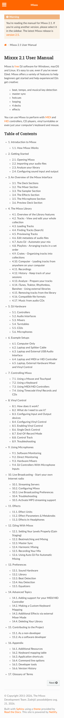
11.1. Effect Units (22, 512)
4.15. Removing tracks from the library (34, 293)
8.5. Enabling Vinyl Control (27, 426)
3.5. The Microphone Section (28, 199)
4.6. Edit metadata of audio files (30, 238)
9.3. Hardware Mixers (24, 461)
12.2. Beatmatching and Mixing (30, 539)
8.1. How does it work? (25, 406)
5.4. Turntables (20, 324)
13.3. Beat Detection (24, 578)
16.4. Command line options (28, 660)
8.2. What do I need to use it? (29, 410)
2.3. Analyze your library (26, 167)
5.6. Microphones (22, 332)
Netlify (53, 712)
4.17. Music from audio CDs (28, 300)
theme (37, 709)
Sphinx (20, 709)
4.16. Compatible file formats (29, 296)
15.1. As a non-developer (26, 633)
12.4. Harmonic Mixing (25, 547)
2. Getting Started (18, 154)
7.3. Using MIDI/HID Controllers (30, 386)
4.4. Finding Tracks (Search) (27, 230)
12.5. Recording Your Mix (26, 551)
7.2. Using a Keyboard (24, 382)
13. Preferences (17, 564)
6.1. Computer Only (23, 343)
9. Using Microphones (20, 447)
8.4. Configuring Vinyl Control (29, 422)
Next (52, 682)
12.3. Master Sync (22, 543)
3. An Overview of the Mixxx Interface (30, 177)
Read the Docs (12, 712)
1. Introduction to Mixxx (22, 142)
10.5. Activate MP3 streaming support (34, 500)
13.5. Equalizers (21, 586)
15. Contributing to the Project (26, 627)
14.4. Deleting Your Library (27, 621)
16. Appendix (15, 643)
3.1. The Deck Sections (25, 183)
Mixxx (34, 5)
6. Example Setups (18, 338)
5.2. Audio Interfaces (24, 316)
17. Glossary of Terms (20, 674)
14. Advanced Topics (20, 592)
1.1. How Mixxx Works (25, 148)
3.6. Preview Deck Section (27, 203)
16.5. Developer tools (24, 664)
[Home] (5, 45)
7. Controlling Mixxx (20, 373)
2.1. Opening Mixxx (23, 159)
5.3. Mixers (18, 320)
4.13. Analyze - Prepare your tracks (32, 281)
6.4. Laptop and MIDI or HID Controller (34, 359)
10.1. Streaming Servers (25, 484)
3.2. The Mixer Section (25, 187)
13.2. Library (19, 574)
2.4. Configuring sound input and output (35, 171)
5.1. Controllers (21, 312)
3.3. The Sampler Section (26, 191)
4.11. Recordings (21, 269)
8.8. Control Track (22, 437)
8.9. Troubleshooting (24, 441)
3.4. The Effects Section (25, 195)
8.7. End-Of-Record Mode (27, 433)
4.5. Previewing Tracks (25, 234)
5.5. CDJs (17, 328)
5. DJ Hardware (17, 306)
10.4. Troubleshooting (24, 496)
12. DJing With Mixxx (20, 525)
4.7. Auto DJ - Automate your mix (31, 242)
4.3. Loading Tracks (23, 226)
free (16, 66)
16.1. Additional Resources (27, 649)
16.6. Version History (24, 668)
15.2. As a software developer (29, 637)
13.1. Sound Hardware (25, 570)
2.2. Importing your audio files (29, 163)
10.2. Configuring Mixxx (26, 488)
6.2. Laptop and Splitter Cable (29, 347)
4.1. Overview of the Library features (33, 214)
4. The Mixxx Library (20, 208)
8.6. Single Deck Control (26, 429)
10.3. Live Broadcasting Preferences (32, 492)
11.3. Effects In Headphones (28, 519)
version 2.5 (12, 35)
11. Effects (14, 506)
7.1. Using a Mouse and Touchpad (31, 379)
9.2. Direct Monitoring (25, 457)
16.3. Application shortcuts (27, 656)
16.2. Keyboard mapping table (29, 652)
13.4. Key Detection (23, 582)
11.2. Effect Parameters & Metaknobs (33, 516)
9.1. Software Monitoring (26, 453)
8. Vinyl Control (17, 400)
